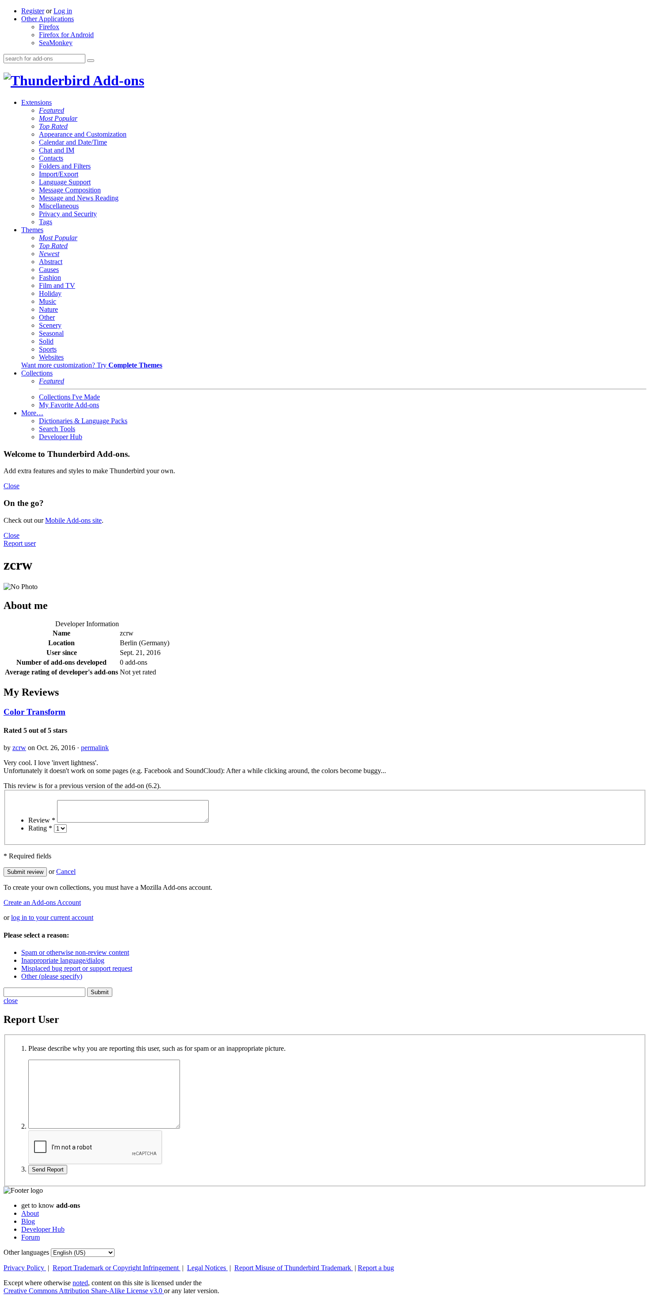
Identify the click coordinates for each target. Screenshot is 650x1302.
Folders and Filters (65, 166)
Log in (63, 11)
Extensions (36, 102)
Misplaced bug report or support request (76, 968)
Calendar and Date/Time (73, 142)
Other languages (26, 1252)
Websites (51, 357)
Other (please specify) (51, 976)
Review (41, 820)
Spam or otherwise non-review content (75, 952)
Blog (28, 1221)
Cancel (66, 871)
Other (47, 317)
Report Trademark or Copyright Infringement (116, 1267)
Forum (30, 1237)
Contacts (51, 158)
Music (47, 301)
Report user (20, 543)
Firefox (49, 27)
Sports (48, 349)
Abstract (50, 261)
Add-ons (117, 80)
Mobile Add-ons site (73, 520)
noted (80, 1283)
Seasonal (51, 333)
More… (32, 413)
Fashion (50, 277)
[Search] (90, 60)
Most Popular (58, 118)
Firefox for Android (66, 34)
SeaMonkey (56, 42)
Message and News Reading (79, 198)
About (30, 1213)
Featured (51, 110)
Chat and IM (56, 150)
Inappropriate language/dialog (62, 960)
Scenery (50, 325)
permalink (95, 747)
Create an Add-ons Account (42, 902)
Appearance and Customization (82, 134)
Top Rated (53, 126)
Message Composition (70, 190)
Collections (37, 373)
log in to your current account (52, 917)
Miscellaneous (59, 206)
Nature (48, 309)
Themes (32, 230)
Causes (49, 269)
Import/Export (58, 174)
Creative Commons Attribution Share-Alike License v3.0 (84, 1290)
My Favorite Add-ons (69, 405)
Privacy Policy (25, 1267)
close (11, 1000)
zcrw (19, 747)
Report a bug (376, 1267)
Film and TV (57, 285)
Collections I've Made (69, 397)
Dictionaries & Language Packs (83, 421)
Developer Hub (60, 436)
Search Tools (57, 429)
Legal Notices (207, 1267)
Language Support (65, 182)
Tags (45, 222)
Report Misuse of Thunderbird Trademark (293, 1267)
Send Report (48, 1169)
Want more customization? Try (91, 365)
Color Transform (34, 711)
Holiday (50, 293)
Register (32, 11)
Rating (40, 828)
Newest (49, 253)
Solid (46, 341)
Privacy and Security (68, 214)
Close (11, 486)
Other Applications (47, 19)
